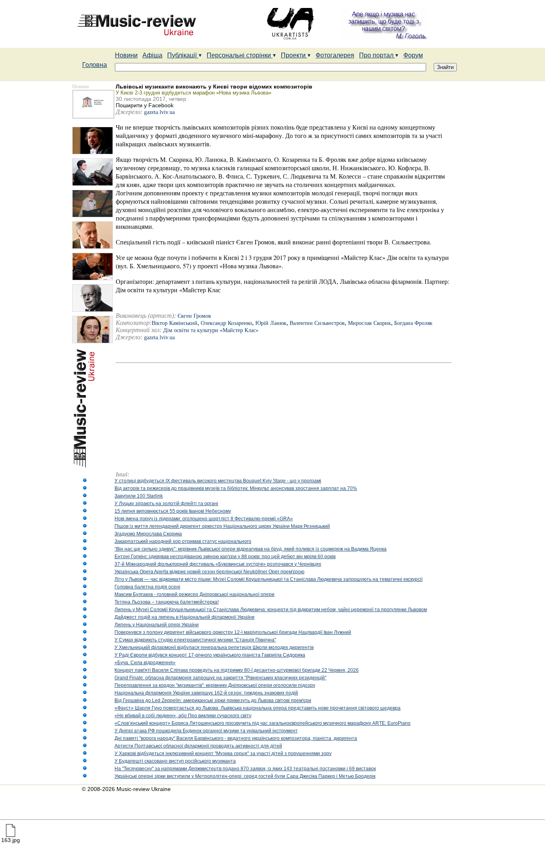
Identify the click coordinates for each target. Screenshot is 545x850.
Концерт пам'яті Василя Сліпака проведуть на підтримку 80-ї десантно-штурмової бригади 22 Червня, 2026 (237, 670)
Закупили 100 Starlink (139, 496)
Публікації (182, 55)
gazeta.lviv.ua (159, 112)
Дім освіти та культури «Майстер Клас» (211, 330)
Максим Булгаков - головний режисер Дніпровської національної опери (194, 594)
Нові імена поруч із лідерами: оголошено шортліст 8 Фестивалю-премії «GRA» (204, 518)
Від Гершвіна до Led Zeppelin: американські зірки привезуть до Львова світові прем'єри (213, 700)
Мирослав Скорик (369, 323)
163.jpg (10, 840)
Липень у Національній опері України (157, 625)
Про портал (377, 55)
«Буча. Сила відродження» (145, 662)
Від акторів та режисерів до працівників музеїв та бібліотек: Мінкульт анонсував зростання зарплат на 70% (236, 488)
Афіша (152, 55)
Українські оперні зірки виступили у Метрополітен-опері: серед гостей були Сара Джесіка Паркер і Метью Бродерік (245, 776)
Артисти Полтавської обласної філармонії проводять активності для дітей (198, 746)
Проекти (294, 55)
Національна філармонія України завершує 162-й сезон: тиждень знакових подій (206, 693)
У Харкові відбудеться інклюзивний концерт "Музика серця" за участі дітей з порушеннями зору (223, 753)
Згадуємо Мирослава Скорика (148, 534)
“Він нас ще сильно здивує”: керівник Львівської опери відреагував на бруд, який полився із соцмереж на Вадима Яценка (251, 549)
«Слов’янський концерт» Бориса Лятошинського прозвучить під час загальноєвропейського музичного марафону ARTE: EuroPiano (263, 723)
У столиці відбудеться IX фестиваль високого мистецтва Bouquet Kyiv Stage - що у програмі (218, 481)
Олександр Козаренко (226, 323)
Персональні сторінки (239, 55)
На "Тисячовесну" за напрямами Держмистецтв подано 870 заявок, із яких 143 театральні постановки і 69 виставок (245, 768)
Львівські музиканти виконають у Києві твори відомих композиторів (214, 86)
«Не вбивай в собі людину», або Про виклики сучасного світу (183, 715)
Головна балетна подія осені (147, 587)
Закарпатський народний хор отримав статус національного (183, 541)
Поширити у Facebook (145, 105)
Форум (413, 55)
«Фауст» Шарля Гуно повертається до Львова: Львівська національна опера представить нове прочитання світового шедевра (258, 708)
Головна (94, 64)
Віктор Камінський (174, 323)
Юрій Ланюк (270, 323)
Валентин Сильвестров (317, 323)
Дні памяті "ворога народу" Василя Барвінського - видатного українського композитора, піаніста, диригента (236, 738)
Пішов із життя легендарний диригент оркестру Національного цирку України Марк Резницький (222, 526)
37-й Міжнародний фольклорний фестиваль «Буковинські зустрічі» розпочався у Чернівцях (218, 564)
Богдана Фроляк (413, 323)
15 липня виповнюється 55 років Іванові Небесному (173, 511)
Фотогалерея (335, 55)
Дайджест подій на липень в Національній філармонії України (185, 617)
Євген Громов (194, 316)
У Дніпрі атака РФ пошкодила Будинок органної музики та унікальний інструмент (206, 731)
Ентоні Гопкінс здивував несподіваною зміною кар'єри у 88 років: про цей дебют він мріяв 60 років (225, 556)
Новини (126, 55)
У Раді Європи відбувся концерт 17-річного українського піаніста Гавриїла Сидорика (210, 655)
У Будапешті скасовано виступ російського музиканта (175, 761)
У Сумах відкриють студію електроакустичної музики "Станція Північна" (195, 640)
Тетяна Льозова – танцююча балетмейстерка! (167, 602)
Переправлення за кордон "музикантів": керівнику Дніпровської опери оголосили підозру (215, 685)
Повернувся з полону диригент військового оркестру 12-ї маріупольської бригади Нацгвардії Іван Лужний (233, 632)
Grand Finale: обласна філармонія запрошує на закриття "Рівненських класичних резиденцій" (220, 678)
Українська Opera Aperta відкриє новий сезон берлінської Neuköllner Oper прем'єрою (209, 572)
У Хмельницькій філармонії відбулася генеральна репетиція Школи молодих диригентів (214, 647)
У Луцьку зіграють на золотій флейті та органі (166, 503)
